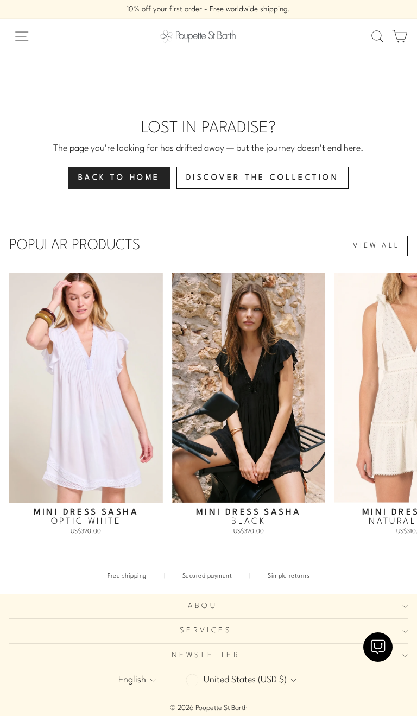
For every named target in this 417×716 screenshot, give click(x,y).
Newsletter (206, 655)
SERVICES (206, 630)
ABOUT (205, 606)
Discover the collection (262, 177)
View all (376, 245)
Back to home (119, 177)
